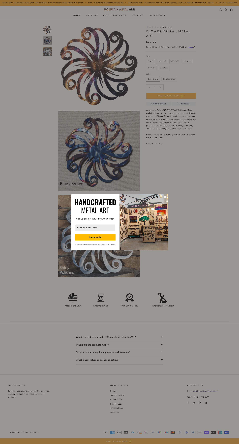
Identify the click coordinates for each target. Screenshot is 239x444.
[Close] (165, 197)
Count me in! (95, 237)
